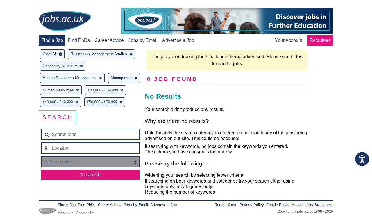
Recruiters (320, 40)
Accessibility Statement (312, 205)
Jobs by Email (143, 40)
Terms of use (226, 205)
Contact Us (85, 213)
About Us (66, 213)
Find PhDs (79, 40)
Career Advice (109, 40)
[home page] (65, 21)
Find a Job (52, 40)
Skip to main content (23, 5)
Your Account (288, 40)
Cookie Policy (277, 205)
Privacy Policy (251, 205)
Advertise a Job (178, 40)
